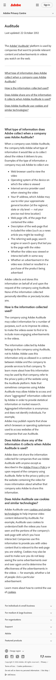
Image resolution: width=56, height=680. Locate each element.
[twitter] (17, 656)
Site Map (44, 670)
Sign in (47, 5)
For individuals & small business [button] (20, 605)
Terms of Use (10, 666)
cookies (11, 592)
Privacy (44, 662)
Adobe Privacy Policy (35, 467)
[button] (37, 4)
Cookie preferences (24, 666)
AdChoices (12, 675)
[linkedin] (22, 656)
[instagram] (12, 656)
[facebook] (6, 656)
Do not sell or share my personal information (22, 670)
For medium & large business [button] (18, 612)
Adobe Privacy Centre (14, 13)
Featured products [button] (13, 640)
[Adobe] (15, 5)
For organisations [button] (13, 619)
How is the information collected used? (27, 88)
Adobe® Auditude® (19, 46)
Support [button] (9, 626)
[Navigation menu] (4, 5)
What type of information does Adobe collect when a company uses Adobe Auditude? (26, 77)
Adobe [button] (8, 633)
